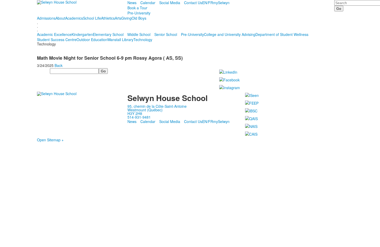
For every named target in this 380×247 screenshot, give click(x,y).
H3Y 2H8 (134, 113)
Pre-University (138, 13)
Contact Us (193, 2)
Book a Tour (137, 7)
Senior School (165, 34)
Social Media (169, 2)
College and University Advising (229, 34)
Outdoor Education (92, 39)
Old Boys (139, 18)
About (60, 18)
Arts (118, 18)
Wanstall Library (120, 39)
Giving (126, 18)
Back (59, 65)
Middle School (138, 34)
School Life (92, 18)
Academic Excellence (54, 34)
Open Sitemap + (50, 139)
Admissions (46, 18)
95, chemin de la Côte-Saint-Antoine (157, 106)
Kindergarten (82, 34)
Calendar (147, 2)
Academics (74, 18)
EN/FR (207, 2)
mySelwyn (221, 2)
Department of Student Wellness (281, 34)
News (131, 2)
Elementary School (108, 34)
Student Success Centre (57, 39)
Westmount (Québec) (145, 109)
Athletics (108, 18)
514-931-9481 (139, 117)
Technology (142, 39)
